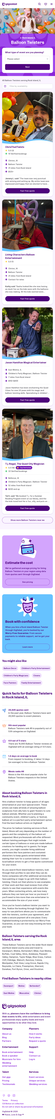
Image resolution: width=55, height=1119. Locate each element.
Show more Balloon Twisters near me (28, 520)
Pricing (5, 1080)
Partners (6, 1041)
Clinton (37, 993)
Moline (21, 986)
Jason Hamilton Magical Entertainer (25, 362)
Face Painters (10, 683)
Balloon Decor (10, 668)
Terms (5, 1100)
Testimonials (8, 1084)
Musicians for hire (11, 1059)
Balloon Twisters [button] (27, 42)
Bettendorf (35, 986)
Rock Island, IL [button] (28, 38)
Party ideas (35, 1037)
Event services (36, 1077)
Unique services (37, 1080)
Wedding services (38, 1084)
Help (31, 1052)
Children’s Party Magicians (16, 675)
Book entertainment (12, 1052)
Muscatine (24, 993)
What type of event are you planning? (24, 52)
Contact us (34, 1055)
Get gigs (6, 1077)
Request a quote (37, 1041)
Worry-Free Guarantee (17, 633)
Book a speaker (10, 1055)
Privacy (14, 1100)
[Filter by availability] (30, 86)
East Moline (9, 993)
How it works (35, 1034)
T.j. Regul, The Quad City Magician (24, 463)
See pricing (27, 582)
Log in (32, 1059)
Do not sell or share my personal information (22, 1107)
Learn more (27, 647)
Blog (4, 1037)
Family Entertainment (31, 683)
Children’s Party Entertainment (36, 668)
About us (6, 1034)
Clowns (36, 675)
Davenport (8, 986)
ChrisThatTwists (14, 147)
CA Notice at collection (13, 1103)
